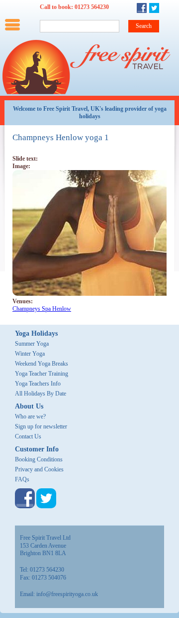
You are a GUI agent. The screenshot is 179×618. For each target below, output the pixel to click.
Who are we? (30, 416)
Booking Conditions (39, 459)
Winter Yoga (30, 353)
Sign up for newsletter (41, 426)
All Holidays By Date (40, 393)
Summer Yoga (32, 343)
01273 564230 (92, 6)
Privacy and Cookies (39, 469)
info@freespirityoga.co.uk (67, 594)
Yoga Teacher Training (41, 373)
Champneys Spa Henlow (41, 308)
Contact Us (28, 436)
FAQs (22, 479)
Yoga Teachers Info (38, 383)
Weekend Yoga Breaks (41, 363)
